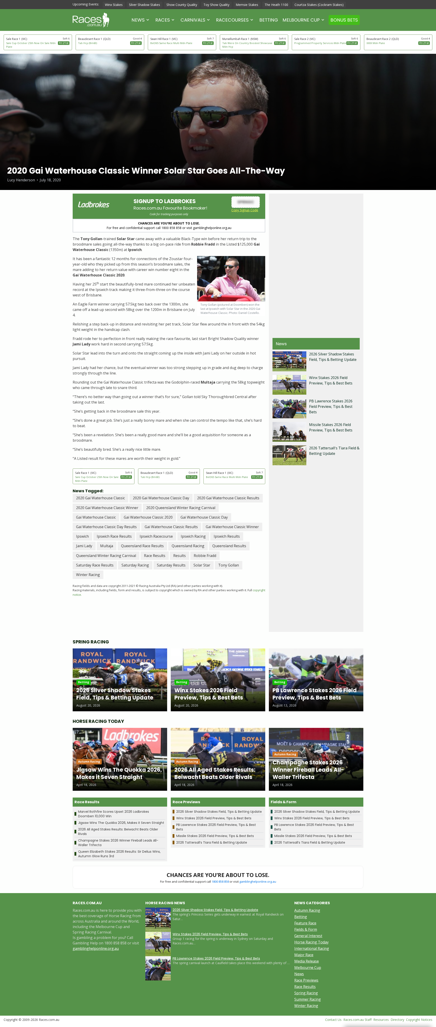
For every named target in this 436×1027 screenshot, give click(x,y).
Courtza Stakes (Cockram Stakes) (319, 4)
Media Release (306, 961)
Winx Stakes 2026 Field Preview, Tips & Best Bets (213, 818)
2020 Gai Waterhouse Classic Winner (107, 507)
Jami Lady (84, 545)
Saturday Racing (135, 565)
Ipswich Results (227, 536)
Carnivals (193, 20)
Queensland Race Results (142, 545)
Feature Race (305, 923)
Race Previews (306, 980)
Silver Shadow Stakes (144, 4)
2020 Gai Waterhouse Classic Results (228, 497)
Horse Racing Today (311, 942)
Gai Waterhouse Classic (96, 517)
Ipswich (82, 536)
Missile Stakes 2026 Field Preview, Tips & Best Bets (215, 836)
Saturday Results (171, 565)
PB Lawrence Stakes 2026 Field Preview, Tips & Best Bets (330, 406)
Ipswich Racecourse (156, 536)
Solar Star (201, 565)
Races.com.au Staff (357, 1019)
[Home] (91, 20)
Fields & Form (305, 929)
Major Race (303, 954)
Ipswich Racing (193, 536)
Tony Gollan (228, 565)
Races (162, 20)
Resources (381, 1019)
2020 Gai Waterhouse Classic (100, 497)
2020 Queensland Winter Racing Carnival (180, 507)
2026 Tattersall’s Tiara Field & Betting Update (211, 842)
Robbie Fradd (205, 555)
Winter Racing (88, 574)
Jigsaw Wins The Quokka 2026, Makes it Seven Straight (121, 822)
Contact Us (333, 1019)
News (138, 20)
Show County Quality (181, 4)
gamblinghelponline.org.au (257, 881)
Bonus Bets (344, 20)
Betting (268, 20)
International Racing (311, 948)
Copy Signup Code (244, 210)
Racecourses (232, 20)
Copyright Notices (419, 1019)
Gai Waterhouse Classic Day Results (106, 526)
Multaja (106, 545)
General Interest (308, 935)
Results (179, 555)
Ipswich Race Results (114, 536)
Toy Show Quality (216, 4)
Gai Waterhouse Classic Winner (232, 526)
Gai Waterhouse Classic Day (204, 517)
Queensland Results (229, 545)
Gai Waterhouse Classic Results (171, 526)
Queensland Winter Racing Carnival (106, 555)
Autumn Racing (307, 910)
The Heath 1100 (276, 4)
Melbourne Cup (301, 20)
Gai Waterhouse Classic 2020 (148, 517)
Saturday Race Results (95, 565)
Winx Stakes (114, 4)
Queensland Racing (188, 545)
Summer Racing (307, 999)
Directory (397, 1019)
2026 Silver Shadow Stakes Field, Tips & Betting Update (219, 811)
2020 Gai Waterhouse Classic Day (161, 497)
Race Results (154, 555)
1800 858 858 (220, 881)
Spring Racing (306, 992)
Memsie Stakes (247, 4)
